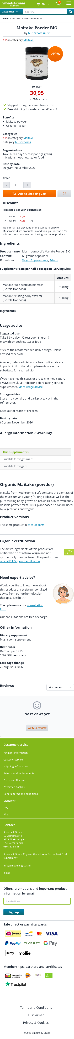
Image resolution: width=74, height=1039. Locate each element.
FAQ (5, 807)
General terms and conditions (20, 793)
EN (44, 4)
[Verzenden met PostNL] (28, 975)
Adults (54, 260)
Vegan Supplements (35, 260)
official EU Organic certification (20, 561)
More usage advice (30, 387)
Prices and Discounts (15, 780)
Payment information (15, 752)
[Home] (13, 4)
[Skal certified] (48, 975)
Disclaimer (9, 800)
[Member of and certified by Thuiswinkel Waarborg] (13, 975)
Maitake (16, 18)
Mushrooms (23, 142)
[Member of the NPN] (37, 975)
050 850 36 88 (11, 846)
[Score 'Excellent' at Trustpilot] (15, 983)
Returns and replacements (18, 773)
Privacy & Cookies (36, 1023)
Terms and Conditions (36, 1007)
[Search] (70, 11)
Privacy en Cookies (14, 787)
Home (5, 18)
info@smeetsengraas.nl (17, 865)
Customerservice (13, 759)
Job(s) (6, 872)
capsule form (36, 525)
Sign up (14, 912)
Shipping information (15, 766)
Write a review (37, 728)
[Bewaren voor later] (64, 193)
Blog (5, 814)
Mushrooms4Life (39, 33)
